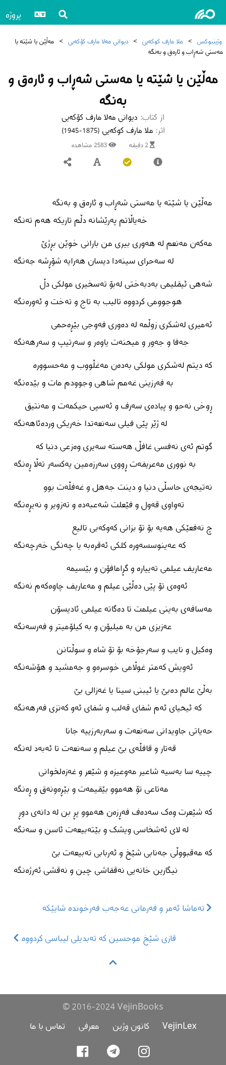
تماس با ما (47, 1026)
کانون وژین (130, 1026)
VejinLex (179, 1026)
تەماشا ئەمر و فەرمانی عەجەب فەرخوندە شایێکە (124, 908)
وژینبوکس (209, 41)
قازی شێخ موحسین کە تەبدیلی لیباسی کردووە (97, 938)
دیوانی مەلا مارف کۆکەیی (98, 41)
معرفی (88, 1026)
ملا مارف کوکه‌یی (162, 41)
